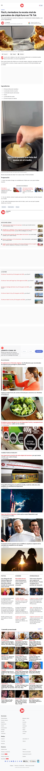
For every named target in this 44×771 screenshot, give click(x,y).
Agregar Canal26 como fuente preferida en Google (36, 23)
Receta (17, 207)
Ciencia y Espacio (4, 720)
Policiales (3, 729)
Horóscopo (25, 725)
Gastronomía (11, 207)
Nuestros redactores (5, 756)
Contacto (24, 749)
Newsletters (4, 758)
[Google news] (21, 761)
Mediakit (4, 754)
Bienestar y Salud (26, 718)
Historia (2, 725)
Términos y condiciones (5, 751)
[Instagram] (7, 761)
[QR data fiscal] (38, 762)
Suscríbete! (39, 351)
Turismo (24, 733)
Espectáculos (3, 724)
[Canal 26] (22, 710)
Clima (24, 720)
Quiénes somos (4, 749)
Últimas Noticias (4, 718)
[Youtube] (11, 761)
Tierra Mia (3, 741)
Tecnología (25, 731)
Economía (18, 576)
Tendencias (3, 733)
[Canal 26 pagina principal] (22, 6)
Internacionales (34, 576)
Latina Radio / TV (26, 738)
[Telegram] (19, 761)
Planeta (24, 727)
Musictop (3, 743)
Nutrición (4, 207)
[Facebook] (5, 761)
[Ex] (9, 761)
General (3, 9)
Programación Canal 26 (27, 754)
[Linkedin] (13, 761)
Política (3, 576)
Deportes (3, 722)
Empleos (24, 756)
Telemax (24, 741)
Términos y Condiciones (19, 765)
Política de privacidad (27, 751)
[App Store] (26, 761)
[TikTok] (15, 761)
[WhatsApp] (17, 761)
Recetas (2, 731)
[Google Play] (33, 761)
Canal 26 (8, 22)
